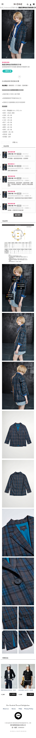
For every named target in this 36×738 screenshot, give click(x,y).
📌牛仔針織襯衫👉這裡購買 (20, 285)
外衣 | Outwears (5, 7)
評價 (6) (15, 142)
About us (6, 708)
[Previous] (4, 34)
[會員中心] (30, 4)
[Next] (31, 34)
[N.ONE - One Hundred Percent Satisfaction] (18, 4)
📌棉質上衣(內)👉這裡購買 (15, 279)
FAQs (20, 708)
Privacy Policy (28, 708)
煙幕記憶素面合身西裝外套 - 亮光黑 (8, 690)
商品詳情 (5, 142)
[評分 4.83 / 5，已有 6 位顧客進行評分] (18, 62)
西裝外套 (14, 7)
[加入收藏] (19, 76)
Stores (14, 708)
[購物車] (34, 4)
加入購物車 (13, 694)
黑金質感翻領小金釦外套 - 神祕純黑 (25, 690)
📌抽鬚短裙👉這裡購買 (9, 295)
